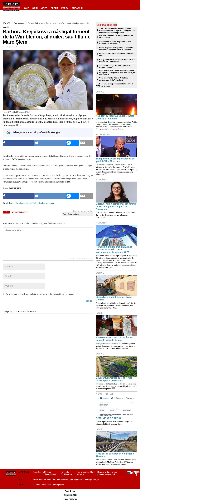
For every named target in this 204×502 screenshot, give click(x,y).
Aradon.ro (23, 472)
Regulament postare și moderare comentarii (107, 473)
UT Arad (36, 485)
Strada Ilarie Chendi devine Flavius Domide (114, 298)
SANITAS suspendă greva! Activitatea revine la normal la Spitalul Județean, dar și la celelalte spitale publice (117, 30)
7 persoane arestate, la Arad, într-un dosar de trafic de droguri (114, 338)
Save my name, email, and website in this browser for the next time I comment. (40, 293)
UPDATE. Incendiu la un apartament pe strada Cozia (116, 37)
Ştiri (35, 8)
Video (44, 8)
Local (100, 92)
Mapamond (103, 134)
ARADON (6, 23)
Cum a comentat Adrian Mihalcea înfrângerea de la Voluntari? (113, 79)
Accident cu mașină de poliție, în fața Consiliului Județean (115, 43)
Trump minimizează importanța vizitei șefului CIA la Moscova (115, 160)
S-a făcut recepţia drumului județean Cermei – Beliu (114, 66)
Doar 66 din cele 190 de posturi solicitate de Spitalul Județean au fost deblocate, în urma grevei (117, 73)
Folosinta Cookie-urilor (66, 473)
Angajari (77, 8)
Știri (20, 479)
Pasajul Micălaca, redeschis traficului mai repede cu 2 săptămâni (117, 60)
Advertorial (105, 394)
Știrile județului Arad (42, 479)
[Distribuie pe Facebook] (18, 143)
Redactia (36, 472)
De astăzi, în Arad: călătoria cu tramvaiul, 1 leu (117, 55)
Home (26, 8)
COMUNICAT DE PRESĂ (109, 418)
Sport (54, 8)
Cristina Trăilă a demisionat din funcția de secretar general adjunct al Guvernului (116, 206)
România (101, 179)
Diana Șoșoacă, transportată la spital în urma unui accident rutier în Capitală (116, 49)
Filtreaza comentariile (82, 211)
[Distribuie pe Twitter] (50, 143)
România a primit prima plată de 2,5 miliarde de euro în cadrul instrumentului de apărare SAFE (114, 249)
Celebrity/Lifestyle (91, 479)
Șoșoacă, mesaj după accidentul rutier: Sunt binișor (116, 85)
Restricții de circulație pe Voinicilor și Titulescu (115, 455)
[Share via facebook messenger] (72, 143)
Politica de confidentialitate (49, 473)
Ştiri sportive (19, 23)
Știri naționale (76, 479)
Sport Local (46, 485)
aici (33, 311)
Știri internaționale (60, 479)
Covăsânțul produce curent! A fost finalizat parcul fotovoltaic (114, 379)
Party (64, 8)
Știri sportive (58, 485)
